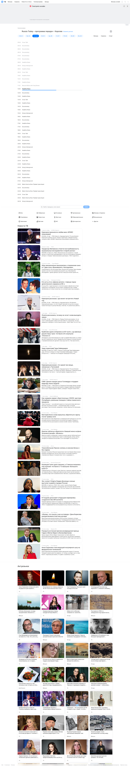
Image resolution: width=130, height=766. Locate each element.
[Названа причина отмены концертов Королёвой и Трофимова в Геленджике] (53, 606)
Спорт (110, 36)
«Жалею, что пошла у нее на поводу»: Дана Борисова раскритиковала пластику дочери (61, 515)
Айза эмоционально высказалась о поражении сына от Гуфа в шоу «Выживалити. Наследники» (61, 266)
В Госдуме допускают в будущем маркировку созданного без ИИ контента (58, 499)
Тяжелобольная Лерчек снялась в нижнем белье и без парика (60, 449)
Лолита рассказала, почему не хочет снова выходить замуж (61, 316)
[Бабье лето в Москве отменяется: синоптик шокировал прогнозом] (77, 606)
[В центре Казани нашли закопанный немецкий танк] (77, 726)
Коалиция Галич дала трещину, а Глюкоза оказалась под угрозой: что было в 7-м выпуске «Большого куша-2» (61, 466)
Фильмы (96, 36)
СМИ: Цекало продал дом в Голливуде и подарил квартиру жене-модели (60, 382)
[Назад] (124, 6)
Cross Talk (25, 42)
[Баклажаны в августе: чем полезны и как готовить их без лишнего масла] (29, 678)
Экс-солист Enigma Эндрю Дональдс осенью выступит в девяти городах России (58, 482)
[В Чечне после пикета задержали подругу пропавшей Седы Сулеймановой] (53, 654)
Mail (2, 764)
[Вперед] (127, 6)
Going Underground (27, 65)
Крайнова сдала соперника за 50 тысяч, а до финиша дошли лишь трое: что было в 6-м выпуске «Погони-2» (61, 334)
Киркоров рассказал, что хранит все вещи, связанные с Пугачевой (57, 366)
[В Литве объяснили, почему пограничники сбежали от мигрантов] (29, 606)
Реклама (13, 764)
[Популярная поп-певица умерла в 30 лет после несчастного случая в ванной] (53, 581)
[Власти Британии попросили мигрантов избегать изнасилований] (77, 654)
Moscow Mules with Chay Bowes (31, 85)
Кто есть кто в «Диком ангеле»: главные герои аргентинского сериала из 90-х (59, 283)
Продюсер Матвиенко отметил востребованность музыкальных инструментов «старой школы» (60, 250)
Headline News (26, 62)
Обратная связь (123, 764)
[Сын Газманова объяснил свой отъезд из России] (77, 581)
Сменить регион (68, 31)
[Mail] (2, 2)
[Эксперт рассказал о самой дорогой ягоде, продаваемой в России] (53, 678)
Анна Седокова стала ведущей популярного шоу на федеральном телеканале (61, 548)
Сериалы (103, 36)
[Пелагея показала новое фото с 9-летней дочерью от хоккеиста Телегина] (29, 726)
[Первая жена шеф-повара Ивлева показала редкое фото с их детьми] (53, 726)
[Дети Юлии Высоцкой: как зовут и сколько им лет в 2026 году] (77, 750)
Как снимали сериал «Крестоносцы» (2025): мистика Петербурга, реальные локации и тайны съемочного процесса (61, 400)
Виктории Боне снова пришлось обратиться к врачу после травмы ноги (61, 416)
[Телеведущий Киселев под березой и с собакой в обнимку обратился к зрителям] (101, 581)
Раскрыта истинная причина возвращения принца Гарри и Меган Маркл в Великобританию (60, 532)
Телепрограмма (21, 28)
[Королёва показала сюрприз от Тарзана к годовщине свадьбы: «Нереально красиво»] (77, 678)
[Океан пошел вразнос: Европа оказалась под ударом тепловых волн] (77, 630)
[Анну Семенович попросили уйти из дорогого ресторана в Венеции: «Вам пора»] (29, 581)
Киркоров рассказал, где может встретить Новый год (60, 299)
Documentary (25, 45)
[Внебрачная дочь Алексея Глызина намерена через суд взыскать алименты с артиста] (29, 702)
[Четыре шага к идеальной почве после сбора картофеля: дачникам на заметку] (101, 654)
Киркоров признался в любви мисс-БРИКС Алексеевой (57, 233)
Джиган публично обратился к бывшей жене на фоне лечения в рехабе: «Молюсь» (61, 432)
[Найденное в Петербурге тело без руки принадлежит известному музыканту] (101, 630)
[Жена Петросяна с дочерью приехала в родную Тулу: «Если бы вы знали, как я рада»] (101, 702)
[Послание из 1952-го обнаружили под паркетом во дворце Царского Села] (101, 606)
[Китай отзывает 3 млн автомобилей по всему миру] (101, 726)
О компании (7, 764)
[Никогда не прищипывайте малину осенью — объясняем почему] (101, 678)
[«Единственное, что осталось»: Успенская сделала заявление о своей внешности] (29, 750)
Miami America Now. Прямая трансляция (33, 184)
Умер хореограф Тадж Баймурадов (55, 348)
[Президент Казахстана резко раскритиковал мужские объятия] (53, 630)
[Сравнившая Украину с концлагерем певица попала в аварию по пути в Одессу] (53, 702)
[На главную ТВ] (4, 2)
